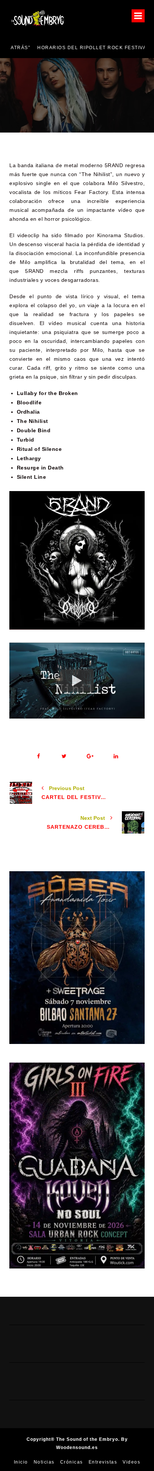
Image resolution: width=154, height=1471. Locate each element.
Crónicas (71, 1462)
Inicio (21, 1462)
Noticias (44, 1462)
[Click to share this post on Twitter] (64, 756)
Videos (131, 1462)
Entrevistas (103, 1462)
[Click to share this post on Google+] (89, 756)
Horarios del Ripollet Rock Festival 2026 (73, 47)
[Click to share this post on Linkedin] (115, 756)
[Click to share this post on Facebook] (38, 756)
